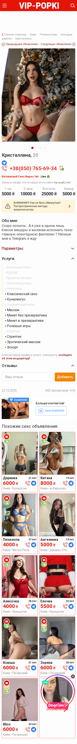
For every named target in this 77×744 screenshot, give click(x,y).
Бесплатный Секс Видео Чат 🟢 (26, 176)
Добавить (65, 377)
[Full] (38, 95)
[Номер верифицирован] (61, 168)
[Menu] (4, 5)
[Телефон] (28, 483)
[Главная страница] (39, 5)
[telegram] (34, 483)
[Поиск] (73, 5)
